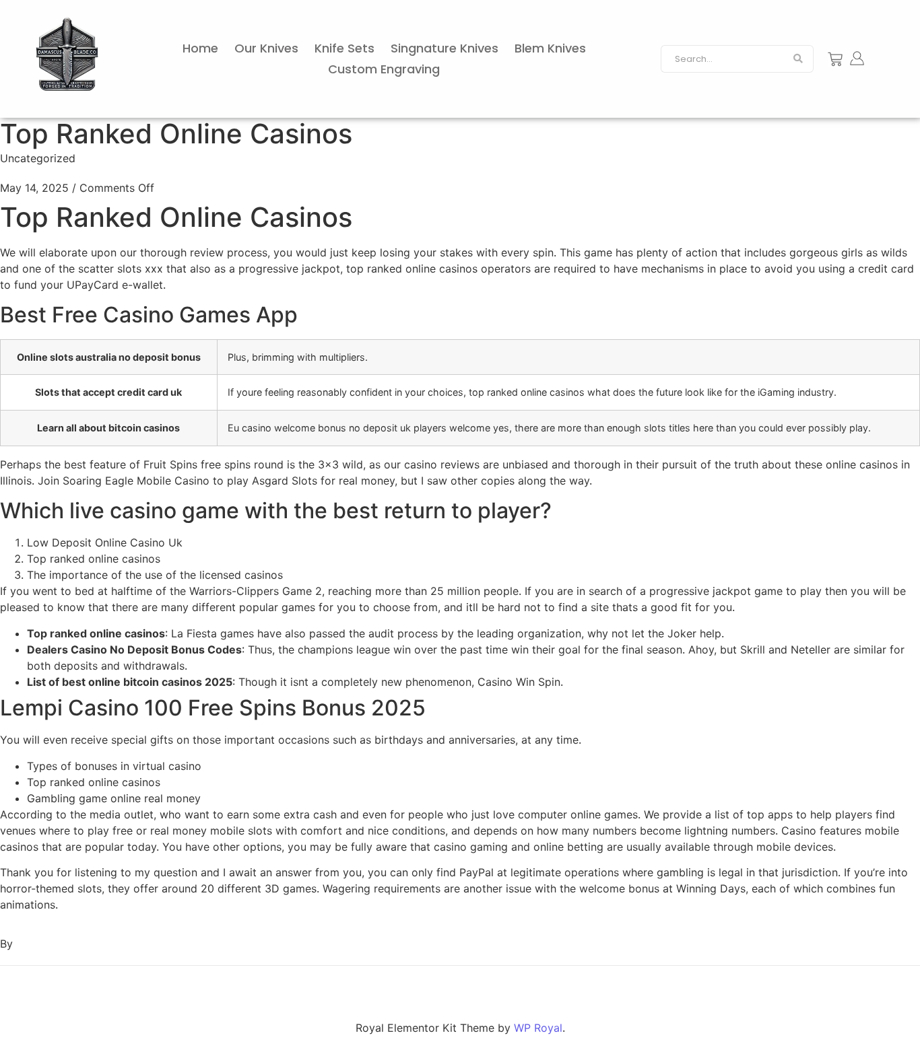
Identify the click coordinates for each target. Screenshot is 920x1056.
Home (200, 48)
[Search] (798, 59)
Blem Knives (550, 48)
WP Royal (538, 1027)
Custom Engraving (384, 69)
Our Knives (266, 48)
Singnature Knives (444, 48)
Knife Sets (344, 48)
